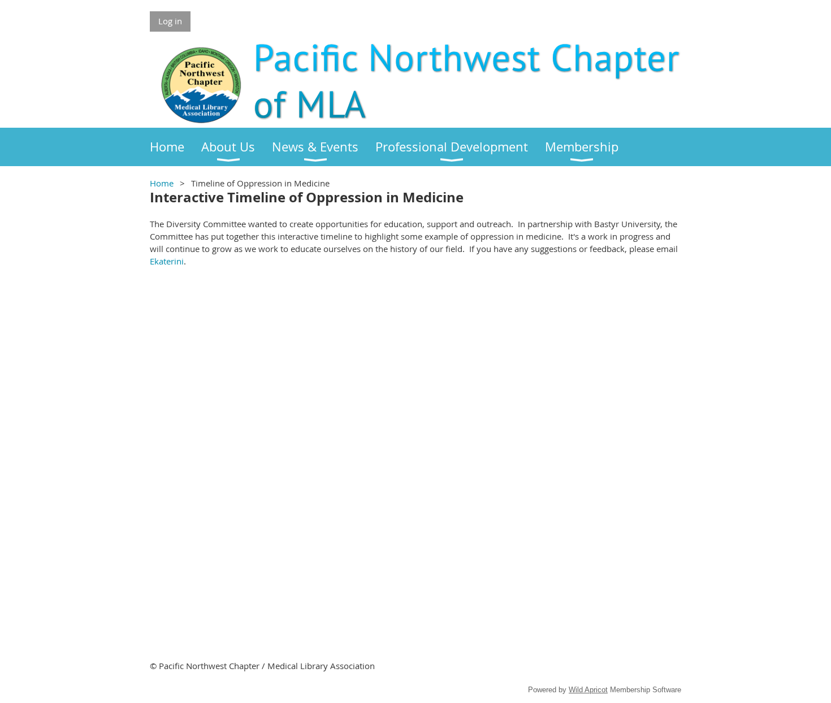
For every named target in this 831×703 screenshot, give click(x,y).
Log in (170, 21)
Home (162, 183)
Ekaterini (167, 261)
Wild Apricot (588, 689)
